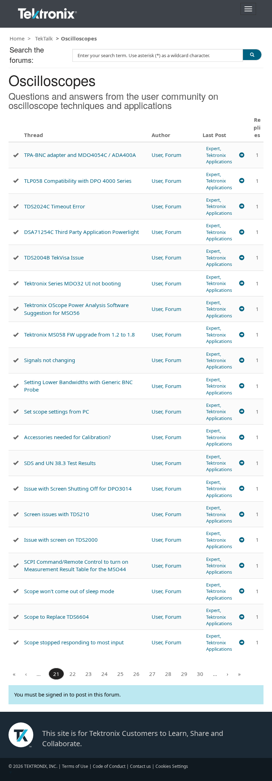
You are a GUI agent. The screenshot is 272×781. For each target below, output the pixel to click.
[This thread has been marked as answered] (15, 155)
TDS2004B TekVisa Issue (54, 257)
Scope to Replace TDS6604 (56, 616)
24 (104, 673)
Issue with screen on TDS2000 (61, 539)
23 (88, 673)
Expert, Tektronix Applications (219, 155)
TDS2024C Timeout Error (54, 206)
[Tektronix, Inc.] (47, 12)
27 (152, 673)
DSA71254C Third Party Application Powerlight (81, 231)
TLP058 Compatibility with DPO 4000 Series (77, 180)
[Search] (252, 54)
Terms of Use (75, 766)
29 (184, 673)
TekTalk (44, 38)
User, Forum (166, 154)
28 (168, 673)
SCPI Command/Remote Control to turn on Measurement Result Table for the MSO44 (76, 565)
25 (120, 673)
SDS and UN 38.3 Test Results (60, 462)
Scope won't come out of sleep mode (69, 591)
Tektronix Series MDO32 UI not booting (72, 283)
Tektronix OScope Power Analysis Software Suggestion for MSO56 (76, 308)
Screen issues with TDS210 (56, 514)
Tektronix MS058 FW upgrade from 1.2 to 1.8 (79, 334)
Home (17, 38)
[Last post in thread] (242, 155)
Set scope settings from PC (56, 411)
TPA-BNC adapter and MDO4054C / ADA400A (80, 154)
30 (200, 673)
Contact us (140, 766)
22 (72, 673)
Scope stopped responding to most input (74, 642)
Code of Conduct (109, 766)
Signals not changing (49, 360)
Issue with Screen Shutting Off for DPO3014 (78, 488)
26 (136, 673)
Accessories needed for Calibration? (67, 437)
